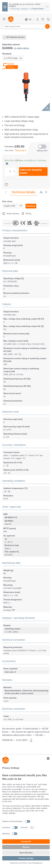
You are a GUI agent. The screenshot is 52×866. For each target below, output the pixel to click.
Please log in (20, 150)
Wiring (28, 213)
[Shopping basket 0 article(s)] (48, 19)
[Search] (47, 26)
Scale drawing (13, 213)
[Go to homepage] (11, 19)
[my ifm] (37, 19)
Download (31, 206)
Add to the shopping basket (31, 171)
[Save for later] (6, 185)
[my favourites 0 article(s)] (42, 19)
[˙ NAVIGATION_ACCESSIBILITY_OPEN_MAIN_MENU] (4, 19)
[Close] (47, 6)
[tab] (23, 192)
